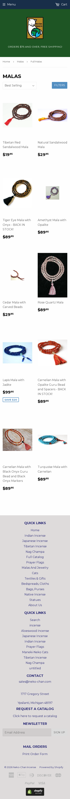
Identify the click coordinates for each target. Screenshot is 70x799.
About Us (35, 605)
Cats (35, 573)
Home (6, 61)
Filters (59, 85)
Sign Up (59, 732)
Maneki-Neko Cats (35, 652)
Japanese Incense (35, 541)
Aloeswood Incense (35, 631)
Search (35, 620)
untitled (35, 668)
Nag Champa (35, 551)
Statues (35, 600)
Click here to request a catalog (35, 716)
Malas (20, 61)
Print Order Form (35, 754)
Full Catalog (35, 557)
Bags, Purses (35, 589)
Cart (63, 4)
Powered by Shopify (51, 767)
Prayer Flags (35, 562)
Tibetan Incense (35, 546)
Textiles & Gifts (35, 578)
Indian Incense (35, 535)
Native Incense (35, 594)
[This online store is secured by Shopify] (35, 794)
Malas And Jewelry (35, 567)
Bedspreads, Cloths (35, 583)
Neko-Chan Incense (24, 767)
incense (35, 625)
